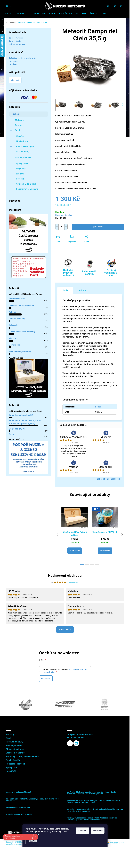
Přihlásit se (45, 679)
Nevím (12, 434)
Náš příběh (11, 771)
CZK (7, 6)
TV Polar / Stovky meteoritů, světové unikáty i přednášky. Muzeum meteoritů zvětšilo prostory (95, 810)
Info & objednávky (14, 742)
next (122, 535)
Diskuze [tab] (82, 290)
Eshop (16, 114)
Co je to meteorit (16, 38)
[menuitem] (6, 13)
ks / (15, 80)
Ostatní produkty (23, 157)
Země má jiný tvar (17, 429)
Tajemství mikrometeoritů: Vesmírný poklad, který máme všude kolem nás (33, 800)
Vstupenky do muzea (26, 184)
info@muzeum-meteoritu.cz (80, 734)
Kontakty (10, 734)
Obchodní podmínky (15, 749)
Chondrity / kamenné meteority (22, 305)
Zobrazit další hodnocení (109, 479)
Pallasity (13, 312)
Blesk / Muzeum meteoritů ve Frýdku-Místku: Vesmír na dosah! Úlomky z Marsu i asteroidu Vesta (93, 801)
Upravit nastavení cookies (17, 844)
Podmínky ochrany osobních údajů (22, 756)
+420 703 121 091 (75, 737)
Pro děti (20, 174)
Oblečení (20, 179)
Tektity (18, 130)
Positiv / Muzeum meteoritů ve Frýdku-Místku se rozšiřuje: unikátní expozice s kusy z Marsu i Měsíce (92, 819)
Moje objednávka (14, 745)
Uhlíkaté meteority (17, 319)
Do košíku (99, 227)
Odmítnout (82, 830)
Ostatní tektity (22, 151)
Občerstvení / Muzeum (27, 189)
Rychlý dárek (22, 163)
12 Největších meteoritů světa (19, 807)
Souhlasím (98, 830)
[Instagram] (76, 743)
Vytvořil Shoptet (117, 843)
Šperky (18, 125)
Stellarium (13, 61)
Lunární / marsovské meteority (22, 332)
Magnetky (21, 168)
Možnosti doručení (64, 215)
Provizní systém (13, 760)
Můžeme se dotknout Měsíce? (18, 792)
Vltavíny (20, 136)
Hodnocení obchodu (65, 575)
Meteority (19, 120)
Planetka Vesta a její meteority (19, 814)
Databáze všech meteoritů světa (23, 58)
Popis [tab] (65, 290)
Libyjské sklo (22, 141)
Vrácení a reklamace (16, 753)
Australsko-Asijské (25, 146)
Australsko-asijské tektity (20, 351)
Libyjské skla (14, 345)
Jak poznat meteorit (17, 44)
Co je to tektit (15, 41)
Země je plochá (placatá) (21, 415)
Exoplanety (14, 64)
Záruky (9, 738)
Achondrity (13, 325)
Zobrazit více (65, 629)
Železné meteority (17, 299)
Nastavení (32, 841)
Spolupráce (11, 767)
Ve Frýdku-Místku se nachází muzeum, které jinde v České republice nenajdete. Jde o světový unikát (91, 793)
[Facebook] (70, 743)
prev (57, 535)
